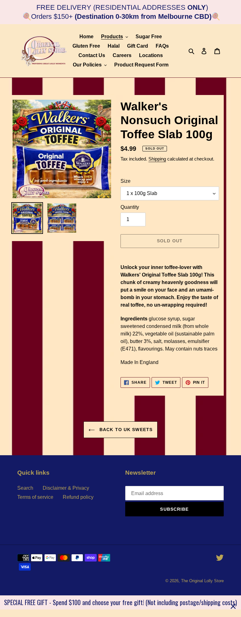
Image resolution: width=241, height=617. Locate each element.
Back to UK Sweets (125, 429)
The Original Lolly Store (202, 580)
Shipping (157, 158)
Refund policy (78, 497)
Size (125, 181)
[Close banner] (233, 606)
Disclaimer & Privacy (66, 488)
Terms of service (35, 497)
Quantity (129, 207)
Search (25, 488)
